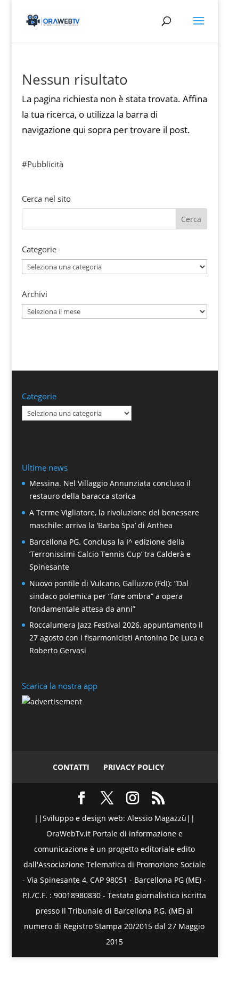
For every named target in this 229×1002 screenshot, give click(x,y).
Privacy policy (134, 767)
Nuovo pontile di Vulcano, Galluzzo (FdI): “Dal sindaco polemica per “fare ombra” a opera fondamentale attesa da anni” (109, 596)
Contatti (71, 767)
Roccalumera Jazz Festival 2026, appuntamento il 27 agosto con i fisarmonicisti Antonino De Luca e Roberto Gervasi (116, 637)
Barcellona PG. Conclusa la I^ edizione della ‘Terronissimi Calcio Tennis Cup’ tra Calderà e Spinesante (110, 554)
